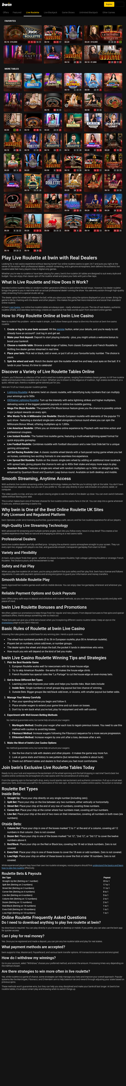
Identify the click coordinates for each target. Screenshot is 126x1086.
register (61, 329)
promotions (7, 622)
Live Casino (14, 307)
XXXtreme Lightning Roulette (22, 400)
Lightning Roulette (17, 392)
